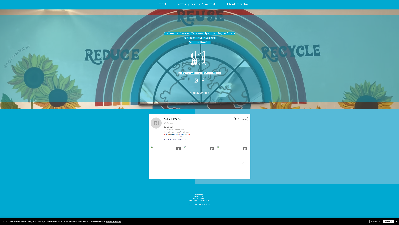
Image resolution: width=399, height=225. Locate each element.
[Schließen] (396, 221)
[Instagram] (195, 80)
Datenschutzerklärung (113, 222)
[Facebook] (203, 80)
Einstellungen (375, 222)
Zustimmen (388, 222)
